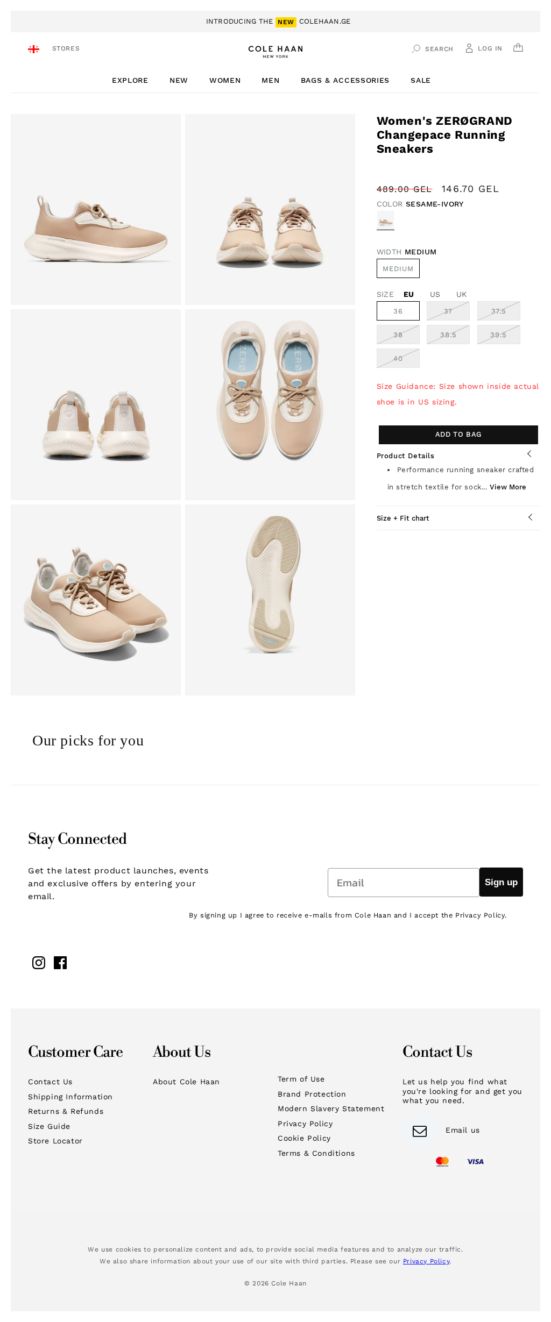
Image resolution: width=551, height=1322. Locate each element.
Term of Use (301, 1079)
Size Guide (49, 1126)
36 (398, 311)
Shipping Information (70, 1096)
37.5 (505, 314)
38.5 (455, 337)
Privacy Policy (305, 1123)
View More (508, 487)
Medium (398, 269)
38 (406, 337)
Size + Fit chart (403, 518)
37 (457, 314)
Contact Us (50, 1081)
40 (406, 361)
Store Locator (55, 1140)
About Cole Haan (186, 1081)
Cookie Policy (304, 1138)
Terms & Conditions (316, 1153)
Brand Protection (312, 1094)
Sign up (501, 882)
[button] (134, 80)
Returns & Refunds (65, 1111)
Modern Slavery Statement (331, 1108)
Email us (463, 1130)
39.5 (505, 337)
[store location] (35, 50)
